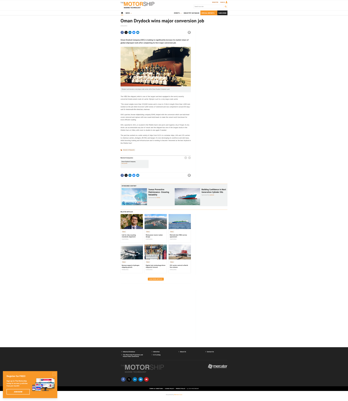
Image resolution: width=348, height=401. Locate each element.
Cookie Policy (169, 388)
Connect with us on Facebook (123, 379)
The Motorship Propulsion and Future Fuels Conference (133, 355)
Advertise (156, 352)
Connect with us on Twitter (129, 379)
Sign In (222, 2)
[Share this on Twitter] (126, 32)
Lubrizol (212, 195)
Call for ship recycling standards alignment (129, 236)
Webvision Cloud (178, 394)
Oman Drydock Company (128, 161)
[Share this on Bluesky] (133, 32)
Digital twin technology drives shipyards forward (155, 266)
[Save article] (189, 32)
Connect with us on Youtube (146, 379)
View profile (124, 163)
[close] (190, 29)
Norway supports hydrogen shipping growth (130, 266)
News (123, 231)
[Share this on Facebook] (122, 32)
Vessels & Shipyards (128, 150)
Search (225, 6)
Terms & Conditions (156, 388)
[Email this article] (137, 32)
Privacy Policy (180, 388)
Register (215, 2)
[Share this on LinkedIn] (130, 32)
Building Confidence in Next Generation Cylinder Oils (214, 190)
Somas (158, 197)
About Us (183, 352)
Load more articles (155, 279)
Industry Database (129, 352)
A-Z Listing (156, 355)
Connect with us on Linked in (134, 379)
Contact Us (210, 352)
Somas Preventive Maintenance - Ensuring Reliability (158, 192)
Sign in (168, 29)
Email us (140, 379)
